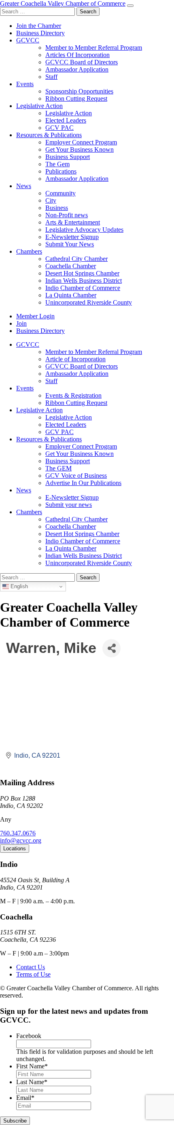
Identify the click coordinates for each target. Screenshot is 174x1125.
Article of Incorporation (75, 359)
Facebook (28, 1035)
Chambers (29, 251)
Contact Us (30, 967)
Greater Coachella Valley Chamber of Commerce (62, 3)
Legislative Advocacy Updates (84, 229)
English (18, 586)
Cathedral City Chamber (76, 258)
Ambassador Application (76, 69)
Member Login (35, 316)
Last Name (31, 1081)
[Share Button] (111, 648)
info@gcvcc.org (20, 840)
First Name (32, 1066)
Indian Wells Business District (83, 280)
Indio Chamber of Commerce (82, 287)
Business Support (67, 156)
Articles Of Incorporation (77, 54)
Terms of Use (33, 974)
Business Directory (40, 33)
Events (25, 84)
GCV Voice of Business (76, 475)
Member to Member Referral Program (93, 47)
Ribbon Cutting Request (76, 98)
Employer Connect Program (81, 142)
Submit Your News (69, 244)
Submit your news (68, 504)
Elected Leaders (65, 120)
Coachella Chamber (70, 266)
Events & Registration (73, 395)
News (23, 185)
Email (25, 1097)
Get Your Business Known (79, 149)
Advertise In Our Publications (83, 482)
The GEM (58, 468)
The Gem (57, 164)
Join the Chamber (38, 25)
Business (56, 207)
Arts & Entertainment (72, 222)
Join (21, 323)
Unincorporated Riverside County (88, 302)
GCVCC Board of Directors (81, 62)
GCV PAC (59, 127)
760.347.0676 (18, 833)
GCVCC (27, 40)
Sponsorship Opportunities (79, 91)
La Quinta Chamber (70, 295)
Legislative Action (39, 105)
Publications (60, 171)
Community (60, 193)
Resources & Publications (49, 134)
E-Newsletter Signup (72, 236)
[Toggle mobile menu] (130, 5)
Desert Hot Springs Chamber (82, 273)
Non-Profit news (66, 215)
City (50, 200)
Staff (51, 76)
